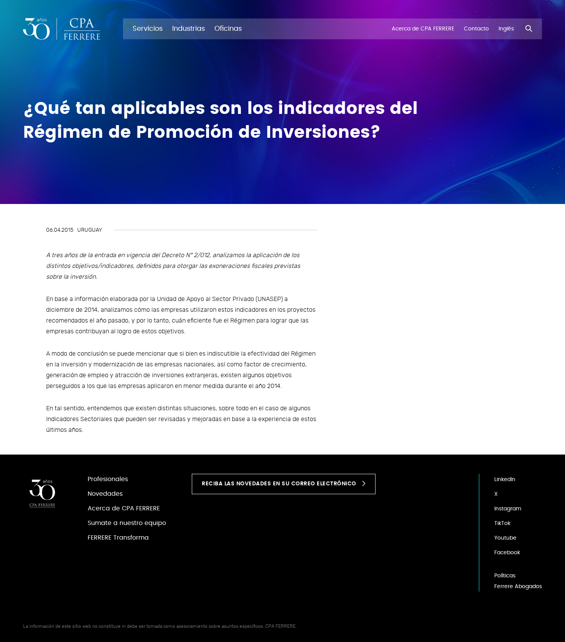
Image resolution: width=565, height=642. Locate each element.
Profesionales (108, 479)
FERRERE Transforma (118, 538)
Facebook (507, 552)
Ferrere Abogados (518, 586)
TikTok (502, 523)
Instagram (507, 509)
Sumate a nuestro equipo (127, 523)
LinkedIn (504, 479)
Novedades (105, 494)
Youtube (505, 538)
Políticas (504, 575)
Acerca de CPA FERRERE (124, 508)
